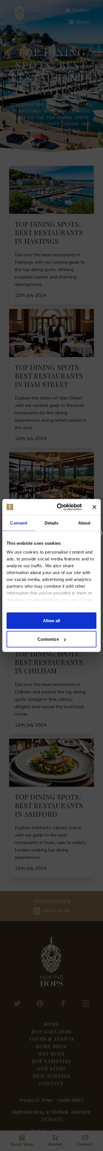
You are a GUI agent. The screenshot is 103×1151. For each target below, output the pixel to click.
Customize (48, 639)
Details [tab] (52, 522)
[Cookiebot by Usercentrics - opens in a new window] (60, 507)
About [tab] (84, 522)
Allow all (51, 620)
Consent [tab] (18, 522)
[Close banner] (94, 507)
